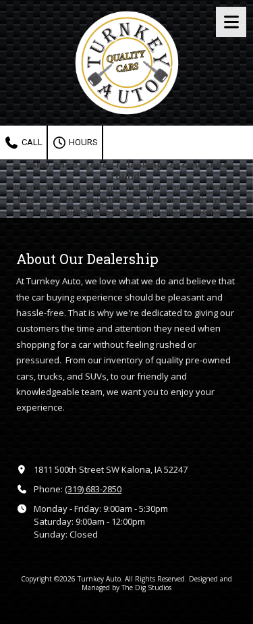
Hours (82, 142)
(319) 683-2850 (93, 489)
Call (31, 142)
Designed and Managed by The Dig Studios (157, 583)
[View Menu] (231, 22)
